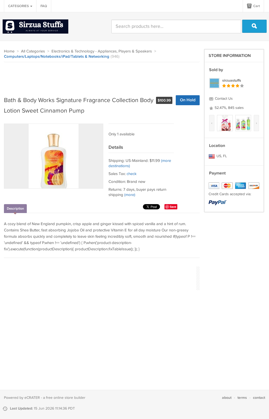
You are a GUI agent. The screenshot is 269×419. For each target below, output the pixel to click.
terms (242, 397)
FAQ (43, 6)
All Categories (33, 51)
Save (173, 207)
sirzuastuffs (231, 80)
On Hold (187, 100)
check (132, 174)
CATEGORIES (19, 6)
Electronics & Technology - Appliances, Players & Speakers (101, 51)
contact (259, 397)
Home (9, 51)
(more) (129, 195)
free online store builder (65, 398)
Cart (256, 6)
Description (15, 208)
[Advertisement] (99, 76)
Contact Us (223, 99)
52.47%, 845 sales (229, 108)
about (226, 397)
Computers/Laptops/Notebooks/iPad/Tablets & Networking (56, 56)
